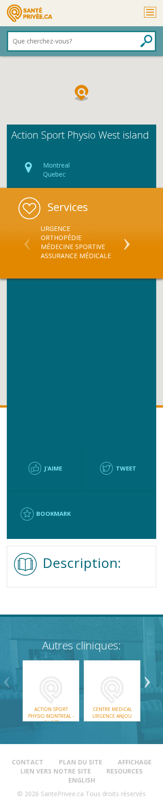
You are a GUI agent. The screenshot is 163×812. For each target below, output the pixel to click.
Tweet (126, 468)
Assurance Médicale (76, 255)
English (81, 780)
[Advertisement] (81, 362)
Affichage (135, 762)
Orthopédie (61, 237)
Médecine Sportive (73, 246)
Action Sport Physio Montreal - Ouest (51, 716)
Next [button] (126, 240)
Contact (27, 762)
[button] (81, 93)
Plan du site (80, 762)
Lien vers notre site (55, 771)
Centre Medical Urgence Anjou (112, 712)
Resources (124, 771)
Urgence (55, 228)
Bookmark (53, 513)
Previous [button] (27, 240)
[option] (81, 242)
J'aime (53, 468)
